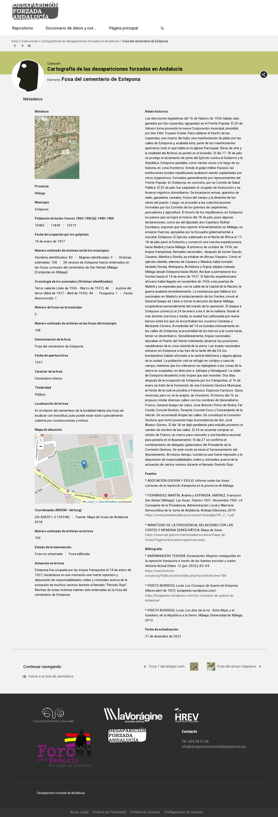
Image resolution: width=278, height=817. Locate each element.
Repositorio (22, 28)
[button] (162, 28)
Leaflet (89, 501)
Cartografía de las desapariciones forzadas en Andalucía (80, 41)
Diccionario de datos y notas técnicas (72, 28)
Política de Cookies (145, 812)
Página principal (123, 28)
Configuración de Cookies (183, 812)
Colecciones (30, 41)
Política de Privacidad (109, 812)
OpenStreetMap (108, 501)
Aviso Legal (79, 812)
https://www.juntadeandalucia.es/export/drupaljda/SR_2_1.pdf (189, 515)
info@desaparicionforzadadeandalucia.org (214, 747)
